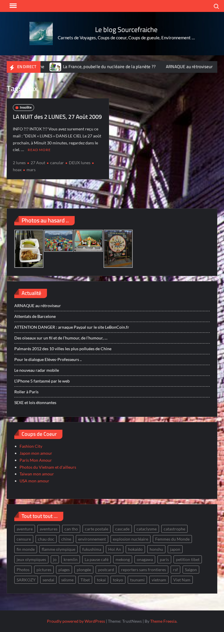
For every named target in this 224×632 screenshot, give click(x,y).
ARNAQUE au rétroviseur (179, 66)
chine (66, 539)
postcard (106, 569)
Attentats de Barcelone (35, 316)
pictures (43, 569)
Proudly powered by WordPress (76, 621)
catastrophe (174, 528)
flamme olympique (58, 549)
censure (24, 539)
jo (55, 559)
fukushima (91, 549)
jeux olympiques (31, 559)
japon (175, 549)
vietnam (159, 579)
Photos (23, 569)
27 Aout (38, 162)
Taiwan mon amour (37, 473)
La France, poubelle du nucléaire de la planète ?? (99, 66)
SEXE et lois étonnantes (35, 402)
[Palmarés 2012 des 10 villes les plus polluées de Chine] (214, 66)
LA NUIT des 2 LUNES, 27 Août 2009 (57, 116)
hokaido (135, 549)
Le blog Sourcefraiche (126, 29)
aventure (25, 528)
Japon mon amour (36, 453)
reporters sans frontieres (143, 569)
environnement (92, 539)
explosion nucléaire (130, 539)
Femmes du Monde (172, 539)
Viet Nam (181, 579)
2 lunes (19, 162)
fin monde (26, 549)
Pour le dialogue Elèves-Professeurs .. (48, 359)
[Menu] (12, 6)
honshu (156, 549)
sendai (48, 579)
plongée (84, 569)
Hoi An (114, 549)
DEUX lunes (79, 162)
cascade (122, 528)
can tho (71, 528)
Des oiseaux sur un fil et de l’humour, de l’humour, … (60, 337)
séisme (67, 579)
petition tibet (188, 559)
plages (64, 569)
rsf (175, 569)
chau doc (46, 539)
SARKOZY (26, 579)
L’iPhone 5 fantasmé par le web (42, 380)
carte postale (96, 528)
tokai (101, 579)
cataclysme (146, 528)
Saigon (191, 569)
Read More (39, 150)
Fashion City (31, 446)
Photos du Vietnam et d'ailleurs (48, 467)
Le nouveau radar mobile (36, 370)
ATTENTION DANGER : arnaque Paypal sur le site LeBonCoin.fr (71, 327)
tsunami (137, 579)
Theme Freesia (163, 621)
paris (164, 559)
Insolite (26, 107)
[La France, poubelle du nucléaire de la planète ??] (46, 66)
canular (57, 162)
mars (31, 169)
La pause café (96, 559)
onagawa (145, 559)
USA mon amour (34, 480)
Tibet (85, 579)
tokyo (118, 579)
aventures (48, 528)
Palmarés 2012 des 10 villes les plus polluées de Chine (62, 348)
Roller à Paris (26, 391)
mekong (123, 559)
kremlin (71, 559)
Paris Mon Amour (36, 460)
